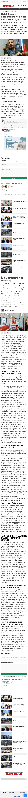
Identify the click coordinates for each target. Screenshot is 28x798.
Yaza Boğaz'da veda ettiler (19, 245)
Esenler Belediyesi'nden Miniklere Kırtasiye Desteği (19, 217)
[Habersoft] (17, 796)
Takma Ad (3, 160)
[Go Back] (25, 795)
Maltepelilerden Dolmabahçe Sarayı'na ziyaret (19, 253)
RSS (5, 792)
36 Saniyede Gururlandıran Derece (19, 239)
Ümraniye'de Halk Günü (18, 223)
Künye (15, 1)
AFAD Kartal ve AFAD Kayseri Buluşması (19, 261)
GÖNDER (14, 178)
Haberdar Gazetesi (6, 11)
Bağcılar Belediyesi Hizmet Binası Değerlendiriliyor (19, 764)
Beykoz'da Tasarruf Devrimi (19, 267)
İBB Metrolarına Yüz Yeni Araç (20, 201)
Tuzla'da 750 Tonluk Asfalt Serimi (19, 231)
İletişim (18, 1)
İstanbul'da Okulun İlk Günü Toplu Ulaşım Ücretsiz (19, 209)
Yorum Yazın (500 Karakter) (7, 167)
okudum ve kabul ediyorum (14, 181)
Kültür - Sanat (13, 11)
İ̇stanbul (12, 275)
